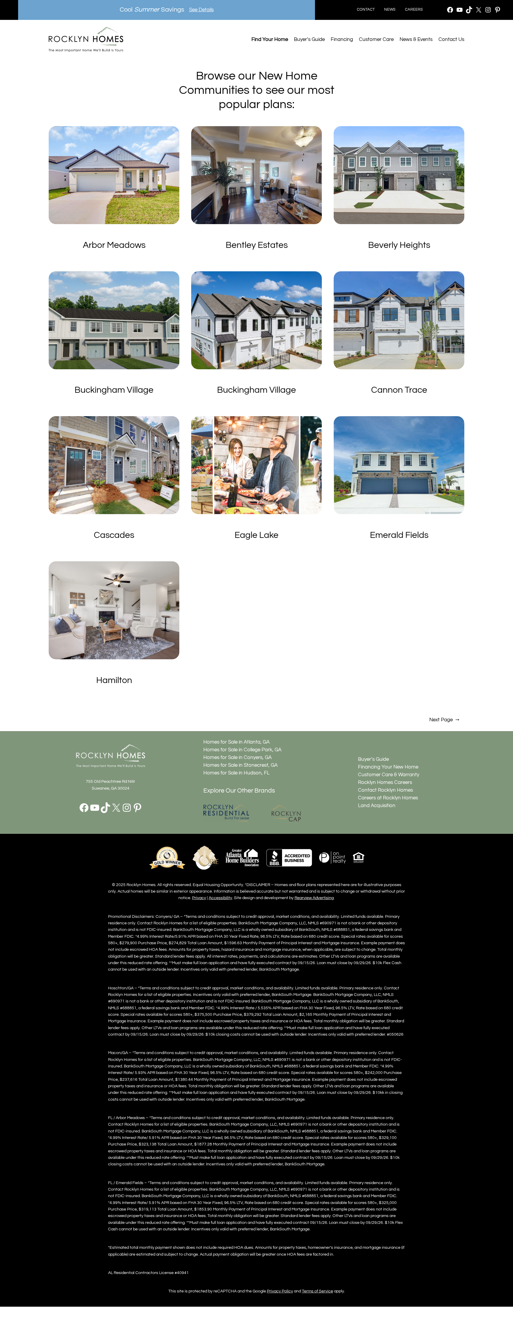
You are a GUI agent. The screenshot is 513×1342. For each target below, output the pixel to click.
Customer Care (376, 39)
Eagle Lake (256, 535)
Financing (342, 39)
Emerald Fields (399, 535)
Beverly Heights (399, 245)
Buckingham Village (114, 390)
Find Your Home (269, 39)
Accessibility (220, 898)
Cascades (114, 535)
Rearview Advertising (314, 898)
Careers (414, 10)
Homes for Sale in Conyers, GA (237, 757)
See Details (201, 9)
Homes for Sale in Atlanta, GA (236, 742)
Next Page (444, 720)
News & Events (416, 39)
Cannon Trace (399, 390)
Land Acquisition (376, 805)
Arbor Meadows (114, 245)
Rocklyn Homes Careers (385, 782)
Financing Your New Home (388, 767)
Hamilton (114, 680)
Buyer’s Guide (309, 39)
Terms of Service (317, 1291)
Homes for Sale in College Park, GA (242, 749)
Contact (366, 10)
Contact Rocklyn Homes (385, 790)
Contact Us (451, 39)
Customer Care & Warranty (388, 774)
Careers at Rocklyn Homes (388, 798)
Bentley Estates (257, 245)
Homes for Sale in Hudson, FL (236, 773)
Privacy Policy (280, 1291)
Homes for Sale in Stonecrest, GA (240, 765)
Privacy (199, 898)
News (389, 10)
